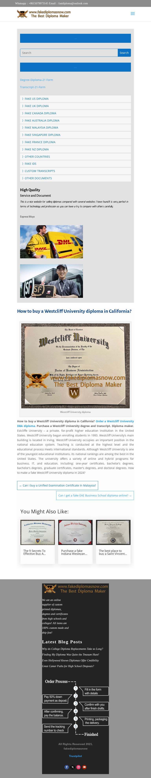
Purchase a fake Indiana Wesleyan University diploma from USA (74, 552)
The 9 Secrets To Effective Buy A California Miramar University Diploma (36, 552)
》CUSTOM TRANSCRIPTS (38, 171)
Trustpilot (75, 756)
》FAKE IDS (29, 163)
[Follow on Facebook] (66, 767)
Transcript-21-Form (32, 87)
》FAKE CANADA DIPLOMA (39, 113)
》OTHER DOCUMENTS (37, 178)
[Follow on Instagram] (78, 767)
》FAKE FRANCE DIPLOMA (38, 142)
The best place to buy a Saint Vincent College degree (112, 552)
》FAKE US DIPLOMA (35, 99)
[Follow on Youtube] (84, 767)
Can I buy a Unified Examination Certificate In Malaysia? (57, 485)
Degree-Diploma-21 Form (36, 80)
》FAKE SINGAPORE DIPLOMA (41, 135)
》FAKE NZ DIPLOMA (35, 149)
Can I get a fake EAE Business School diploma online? (95, 495)
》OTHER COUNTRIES (36, 156)
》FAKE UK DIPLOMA (35, 106)
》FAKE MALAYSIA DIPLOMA (40, 127)
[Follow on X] (72, 767)
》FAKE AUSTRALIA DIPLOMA (40, 120)
